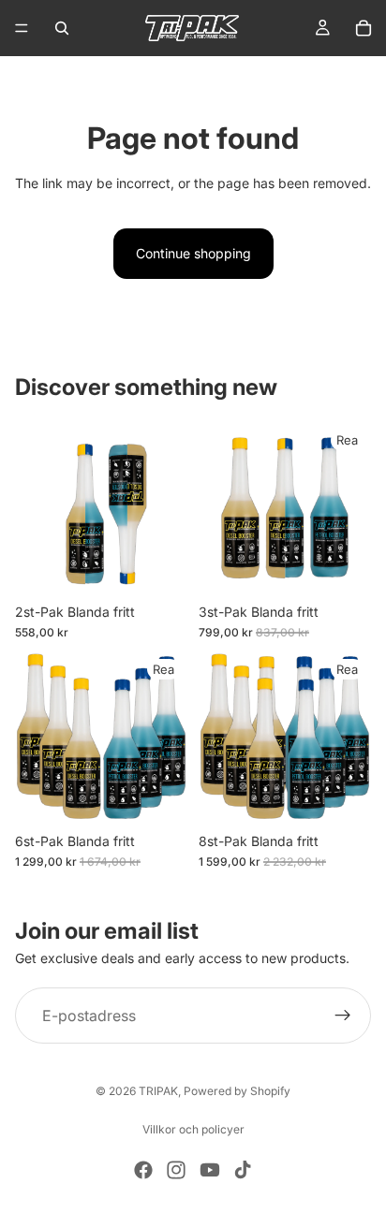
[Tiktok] (242, 1170)
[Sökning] (61, 28)
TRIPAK (158, 1091)
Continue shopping (193, 253)
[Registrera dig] (343, 1015)
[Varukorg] (363, 28)
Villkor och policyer (193, 1129)
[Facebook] (143, 1170)
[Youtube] (210, 1170)
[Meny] (21, 28)
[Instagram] (176, 1170)
